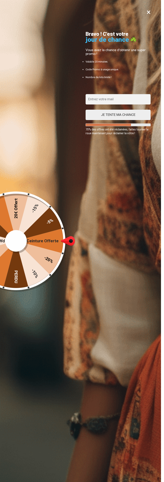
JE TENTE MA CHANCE (118, 115)
